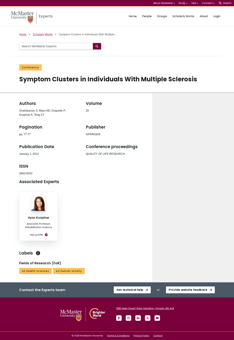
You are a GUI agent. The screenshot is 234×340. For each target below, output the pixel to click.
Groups (162, 16)
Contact (157, 335)
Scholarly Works (183, 16)
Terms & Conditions (118, 335)
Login (216, 16)
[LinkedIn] (138, 318)
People (147, 16)
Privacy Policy (141, 335)
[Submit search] (97, 46)
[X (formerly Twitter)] (147, 318)
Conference (30, 67)
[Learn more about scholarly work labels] (38, 253)
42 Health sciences (35, 271)
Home (133, 16)
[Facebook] (119, 318)
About (204, 16)
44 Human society (69, 271)
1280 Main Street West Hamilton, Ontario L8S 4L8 (145, 308)
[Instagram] (128, 318)
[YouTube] (157, 318)
